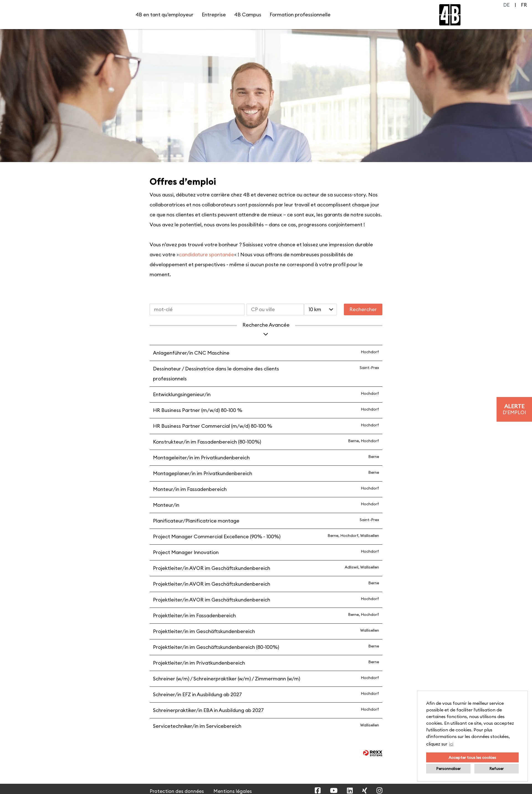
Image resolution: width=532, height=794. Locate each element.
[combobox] (320, 309)
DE (506, 5)
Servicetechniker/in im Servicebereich (197, 726)
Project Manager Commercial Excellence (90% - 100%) (216, 536)
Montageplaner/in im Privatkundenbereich (202, 473)
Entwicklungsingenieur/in (182, 394)
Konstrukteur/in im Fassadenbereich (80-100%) (207, 442)
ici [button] (451, 744)
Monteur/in (166, 505)
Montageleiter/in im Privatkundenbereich (201, 457)
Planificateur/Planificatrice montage (196, 521)
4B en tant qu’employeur (164, 14)
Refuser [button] (496, 768)
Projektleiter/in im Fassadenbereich (194, 615)
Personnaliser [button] (448, 768)
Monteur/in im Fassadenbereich (190, 489)
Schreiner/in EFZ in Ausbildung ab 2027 (197, 694)
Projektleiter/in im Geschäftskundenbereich (204, 631)
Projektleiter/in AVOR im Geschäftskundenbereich (211, 568)
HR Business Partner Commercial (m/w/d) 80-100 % (212, 426)
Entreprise (214, 14)
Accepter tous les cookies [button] (472, 757)
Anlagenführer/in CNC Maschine (191, 353)
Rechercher (363, 309)
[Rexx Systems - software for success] (372, 753)
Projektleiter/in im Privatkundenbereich (199, 663)
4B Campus (247, 14)
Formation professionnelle (300, 14)
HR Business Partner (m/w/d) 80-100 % (197, 410)
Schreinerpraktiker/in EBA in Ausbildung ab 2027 (208, 710)
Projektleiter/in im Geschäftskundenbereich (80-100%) (216, 647)
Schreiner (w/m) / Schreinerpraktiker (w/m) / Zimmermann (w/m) (226, 678)
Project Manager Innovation (186, 552)
